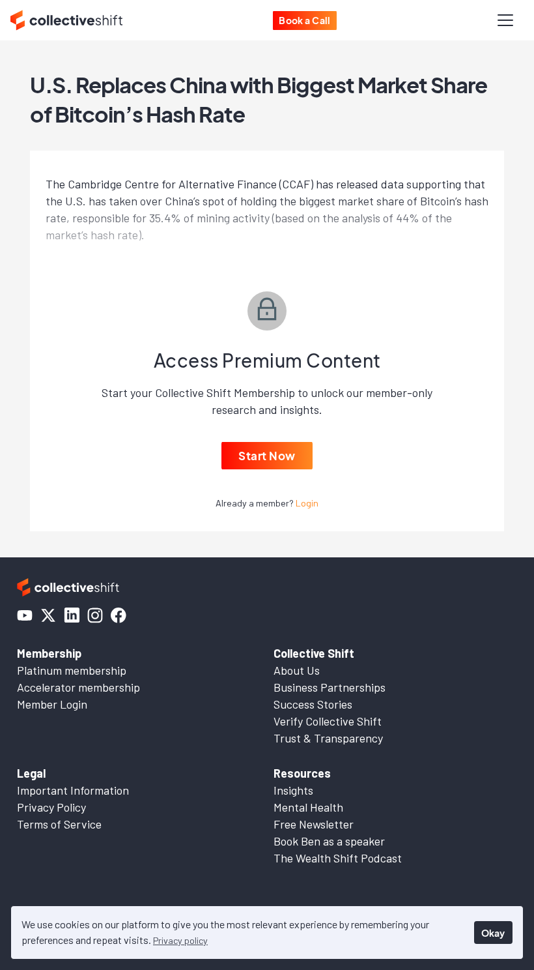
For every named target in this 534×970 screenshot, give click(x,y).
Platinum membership (71, 670)
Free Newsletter (314, 824)
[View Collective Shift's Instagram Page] (95, 615)
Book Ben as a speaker (329, 841)
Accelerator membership (78, 687)
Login (307, 502)
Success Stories (313, 704)
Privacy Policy (51, 807)
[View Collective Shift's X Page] (48, 615)
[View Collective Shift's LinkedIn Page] (71, 615)
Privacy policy (180, 940)
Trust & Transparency (328, 738)
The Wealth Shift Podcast (338, 858)
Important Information (73, 790)
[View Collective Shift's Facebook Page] (118, 615)
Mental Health (308, 807)
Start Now (267, 455)
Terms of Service (59, 824)
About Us (297, 670)
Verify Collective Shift (328, 721)
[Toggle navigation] (505, 20)
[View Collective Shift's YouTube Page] (25, 615)
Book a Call (305, 20)
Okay (493, 933)
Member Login (52, 704)
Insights (293, 790)
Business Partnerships (330, 687)
